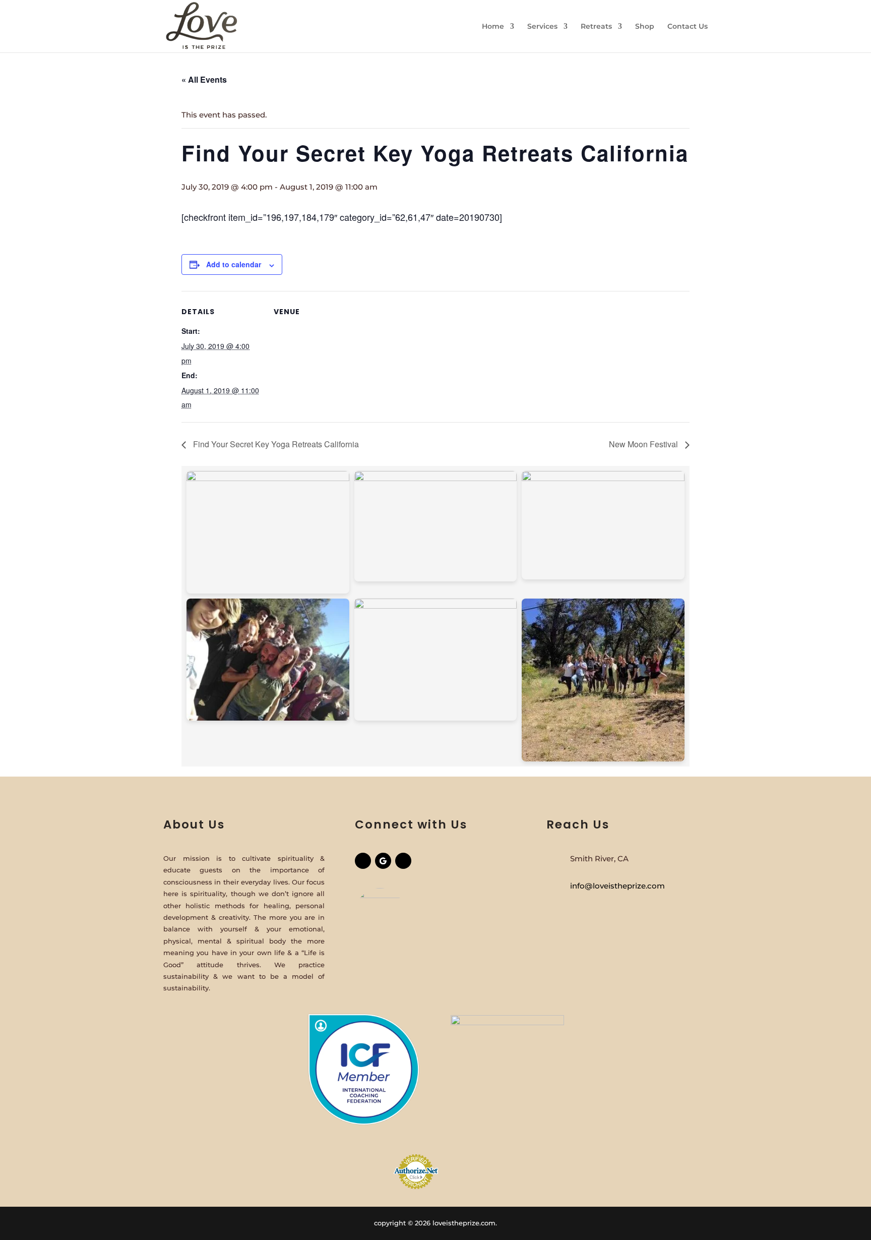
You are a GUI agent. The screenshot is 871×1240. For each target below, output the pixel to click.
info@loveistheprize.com (617, 886)
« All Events (204, 79)
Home (493, 27)
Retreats (596, 27)
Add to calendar (233, 264)
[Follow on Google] (383, 861)
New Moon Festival (644, 444)
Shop (644, 27)
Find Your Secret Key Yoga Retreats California (275, 444)
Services (542, 27)
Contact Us (687, 27)
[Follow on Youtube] (403, 861)
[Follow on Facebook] (363, 861)
